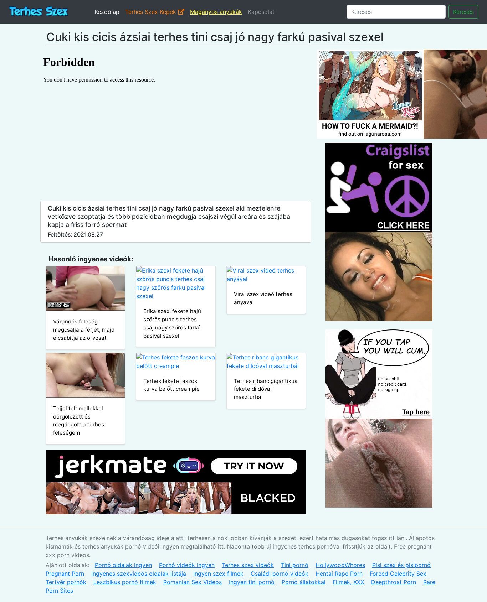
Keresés (463, 11)
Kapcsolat (261, 11)
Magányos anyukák (216, 11)
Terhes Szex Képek (151, 11)
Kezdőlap (106, 11)
